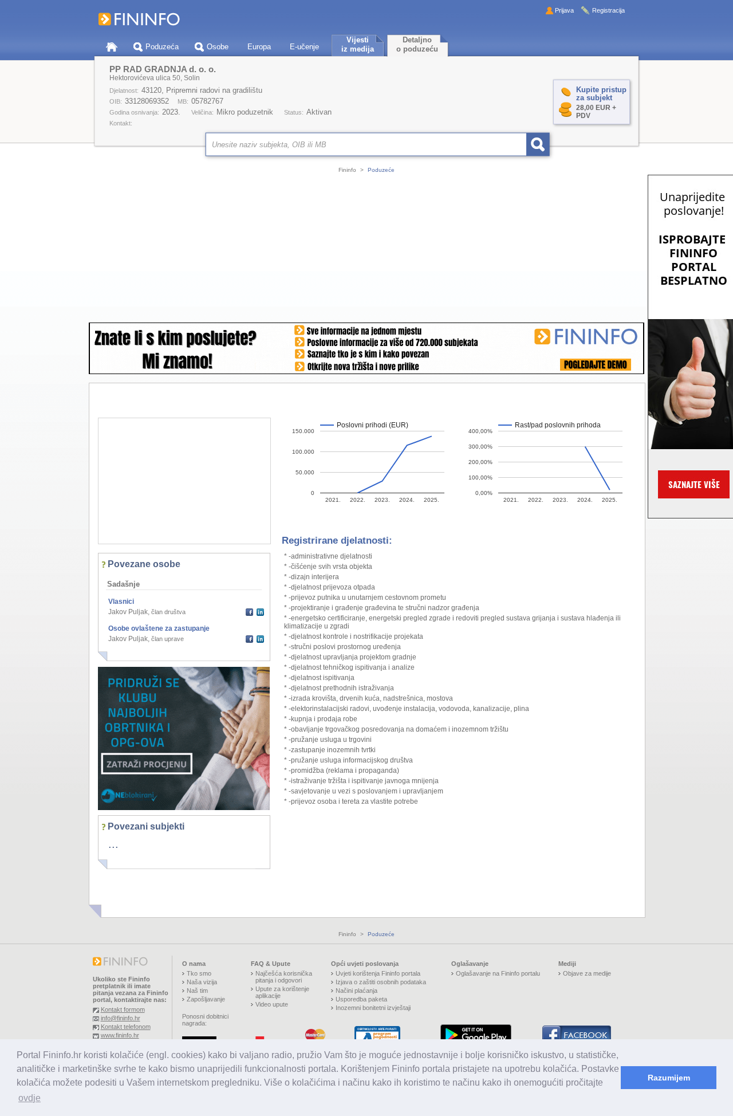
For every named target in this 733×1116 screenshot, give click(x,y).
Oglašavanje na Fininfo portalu (498, 973)
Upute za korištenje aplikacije (282, 992)
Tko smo (199, 973)
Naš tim (197, 990)
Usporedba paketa (361, 999)
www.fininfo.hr (120, 1035)
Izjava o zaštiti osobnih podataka (381, 982)
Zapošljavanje (206, 999)
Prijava (564, 10)
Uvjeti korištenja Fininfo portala (378, 973)
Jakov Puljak (128, 612)
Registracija (608, 10)
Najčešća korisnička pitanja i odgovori (283, 977)
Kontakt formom (123, 1009)
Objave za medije (587, 973)
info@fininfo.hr (120, 1018)
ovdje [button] (29, 1098)
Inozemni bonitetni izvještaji (373, 1007)
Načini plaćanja (356, 990)
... (113, 844)
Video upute (271, 1004)
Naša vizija (202, 982)
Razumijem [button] (669, 1077)
